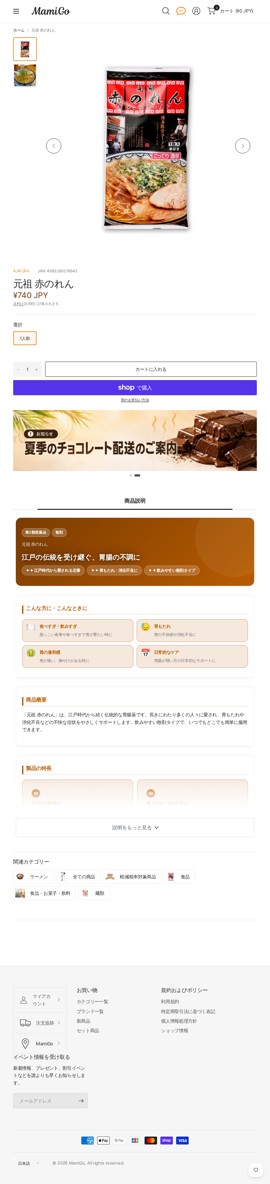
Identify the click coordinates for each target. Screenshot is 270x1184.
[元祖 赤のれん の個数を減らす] (18, 369)
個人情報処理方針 (179, 1021)
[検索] (166, 10)
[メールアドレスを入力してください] (81, 1100)
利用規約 (170, 1001)
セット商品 (88, 1030)
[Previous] (53, 145)
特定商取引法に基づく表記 (188, 1011)
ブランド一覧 (90, 1011)
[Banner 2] (137, 475)
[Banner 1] (131, 475)
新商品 (83, 1021)
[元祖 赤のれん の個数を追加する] (36, 369)
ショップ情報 (174, 1030)
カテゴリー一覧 (92, 1001)
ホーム (19, 30)
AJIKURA (21, 270)
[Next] (242, 145)
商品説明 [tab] (135, 500)
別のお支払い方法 (135, 400)
